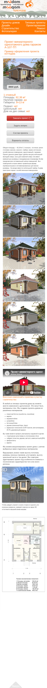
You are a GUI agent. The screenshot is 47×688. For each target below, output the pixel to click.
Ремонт (41, 28)
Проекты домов (11, 22)
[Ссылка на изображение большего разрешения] (23, 554)
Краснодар (19, 10)
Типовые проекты (35, 22)
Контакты (40, 31)
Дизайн (6, 25)
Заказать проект (20, 118)
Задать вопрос (20, 126)
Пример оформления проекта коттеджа (22, 52)
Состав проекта (20, 133)
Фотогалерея (9, 31)
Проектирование (35, 25)
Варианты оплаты (20, 140)
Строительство (10, 28)
